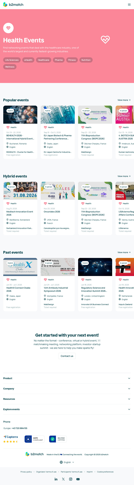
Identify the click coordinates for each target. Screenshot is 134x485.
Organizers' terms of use (46, 471)
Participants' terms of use (71, 471)
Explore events (11, 409)
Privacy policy (26, 471)
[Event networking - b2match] (13, 4)
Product (7, 378)
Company (8, 388)
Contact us (67, 356)
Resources (9, 398)
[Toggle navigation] (129, 4)
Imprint (90, 471)
